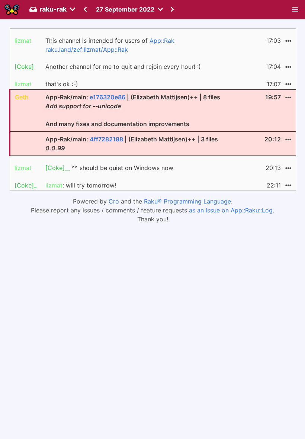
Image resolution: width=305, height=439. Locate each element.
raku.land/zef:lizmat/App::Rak (86, 49)
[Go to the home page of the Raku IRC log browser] (12, 9)
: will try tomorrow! (80, 185)
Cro (114, 201)
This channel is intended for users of (109, 45)
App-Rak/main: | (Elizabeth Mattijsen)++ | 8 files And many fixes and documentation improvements (132, 110)
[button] (295, 9)
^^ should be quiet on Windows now (109, 168)
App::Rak (162, 40)
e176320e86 (107, 97)
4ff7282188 (106, 139)
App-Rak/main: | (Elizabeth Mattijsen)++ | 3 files (131, 143)
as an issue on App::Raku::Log (231, 210)
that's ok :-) (61, 84)
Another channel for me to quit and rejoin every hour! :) (123, 66)
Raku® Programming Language (187, 201)
